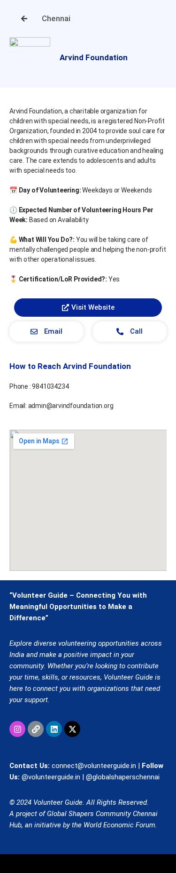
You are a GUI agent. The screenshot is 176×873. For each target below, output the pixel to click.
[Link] (36, 729)
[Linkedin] (54, 729)
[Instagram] (17, 729)
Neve (15, 863)
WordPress (85, 863)
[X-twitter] (72, 729)
